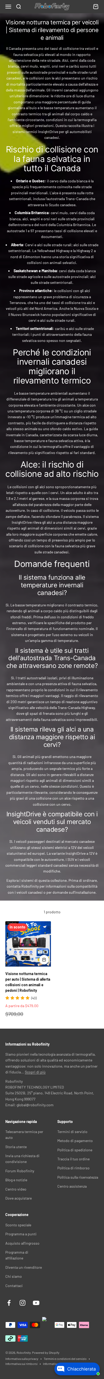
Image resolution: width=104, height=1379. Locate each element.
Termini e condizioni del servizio (65, 1358)
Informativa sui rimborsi (21, 1363)
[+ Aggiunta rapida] (44, 959)
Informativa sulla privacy (21, 1358)
